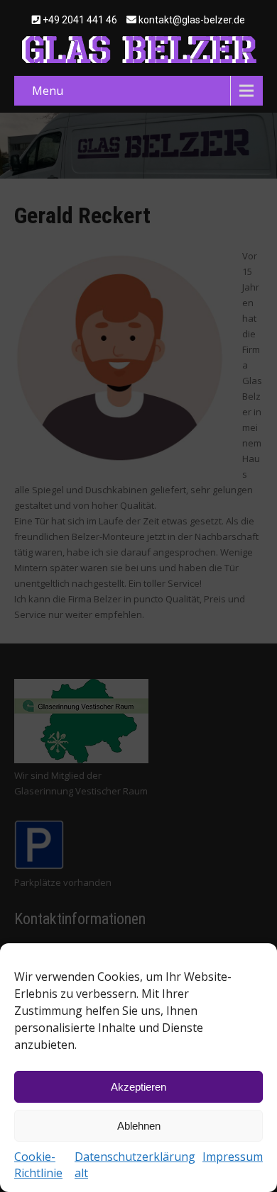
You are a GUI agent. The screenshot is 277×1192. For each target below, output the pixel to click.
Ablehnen (139, 1126)
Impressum (232, 1156)
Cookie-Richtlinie (38, 1165)
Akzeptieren (138, 1087)
